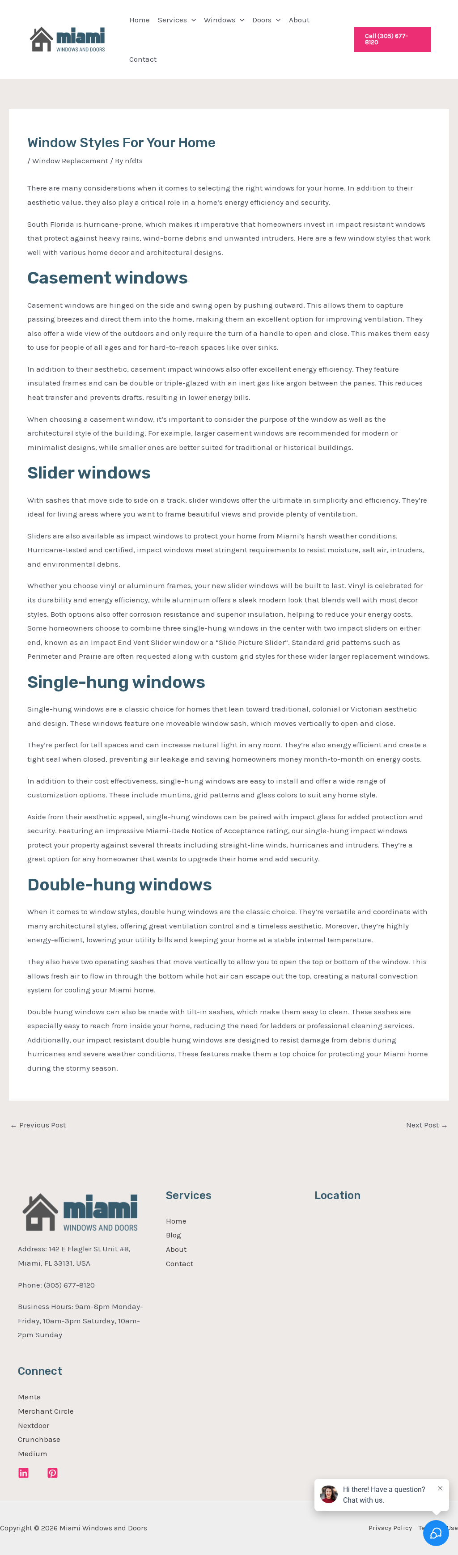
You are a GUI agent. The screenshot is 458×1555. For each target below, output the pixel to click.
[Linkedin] (23, 1473)
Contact (143, 59)
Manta (29, 1396)
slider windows (214, 500)
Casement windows (60, 305)
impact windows (195, 368)
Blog (173, 1234)
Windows (219, 19)
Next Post (427, 1124)
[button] (191, 19)
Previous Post (38, 1124)
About (299, 19)
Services (172, 19)
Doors (261, 19)
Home (139, 19)
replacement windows (390, 656)
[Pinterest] (52, 1473)
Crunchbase (39, 1439)
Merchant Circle (46, 1411)
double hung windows (179, 911)
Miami (157, 830)
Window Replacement (70, 160)
